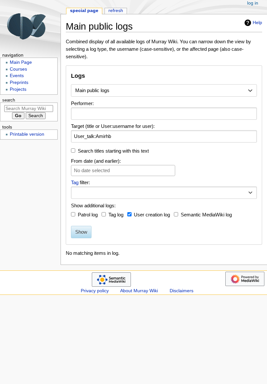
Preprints (19, 82)
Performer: (82, 103)
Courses (18, 69)
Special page (84, 10)
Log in (252, 3)
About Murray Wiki (139, 290)
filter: (80, 182)
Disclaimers (181, 290)
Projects (18, 89)
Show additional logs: (93, 205)
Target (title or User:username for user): (113, 126)
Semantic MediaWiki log (206, 214)
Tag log (115, 214)
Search (8, 100)
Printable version (27, 134)
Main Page (21, 62)
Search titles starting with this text (113, 151)
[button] (250, 192)
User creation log (152, 214)
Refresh (115, 10)
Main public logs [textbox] (92, 90)
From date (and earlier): (96, 161)
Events (17, 75)
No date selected (92, 170)
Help (257, 22)
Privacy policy (95, 290)
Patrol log (88, 214)
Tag (74, 182)
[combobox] (164, 90)
